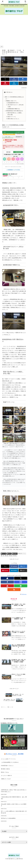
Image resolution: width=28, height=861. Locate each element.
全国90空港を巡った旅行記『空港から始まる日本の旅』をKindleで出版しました (13, 790)
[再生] (2, 748)
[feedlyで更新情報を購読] (20, 585)
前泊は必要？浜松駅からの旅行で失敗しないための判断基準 (13, 805)
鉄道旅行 (15, 553)
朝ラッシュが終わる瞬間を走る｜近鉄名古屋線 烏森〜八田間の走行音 (14, 812)
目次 (7, 92)
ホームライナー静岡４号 (6, 775)
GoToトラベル (23, 553)
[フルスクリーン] (25, 748)
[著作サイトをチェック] (7, 578)
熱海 (11, 555)
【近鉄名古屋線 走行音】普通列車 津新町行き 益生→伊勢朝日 (14, 797)
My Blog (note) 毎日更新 (15, 753)
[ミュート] (23, 748)
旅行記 (9, 553)
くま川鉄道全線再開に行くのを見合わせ (10, 762)
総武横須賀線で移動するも (13, 108)
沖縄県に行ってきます (6, 778)
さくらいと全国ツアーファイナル (8, 759)
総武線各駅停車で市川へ (13, 102)
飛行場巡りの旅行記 (5, 768)
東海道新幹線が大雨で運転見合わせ (14, 110)
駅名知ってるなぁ (5, 772)
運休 (16, 555)
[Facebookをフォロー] (7, 581)
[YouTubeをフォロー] (7, 585)
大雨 (3, 555)
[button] (23, 83)
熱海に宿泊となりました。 (13, 118)
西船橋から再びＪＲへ (11, 100)
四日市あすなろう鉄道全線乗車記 (8, 818)
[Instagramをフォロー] (20, 581)
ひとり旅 (4, 553)
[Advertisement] (14, 31)
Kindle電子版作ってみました (7, 765)
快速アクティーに (11, 116)
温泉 (7, 555)
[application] (14, 742)
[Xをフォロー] (20, 578)
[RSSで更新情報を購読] (14, 589)
